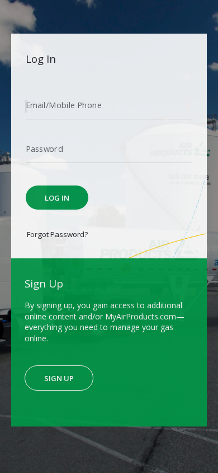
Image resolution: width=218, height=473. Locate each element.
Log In (57, 198)
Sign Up (59, 378)
